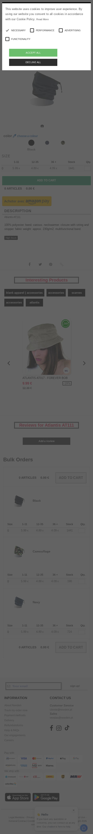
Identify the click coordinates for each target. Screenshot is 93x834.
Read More (42, 19)
